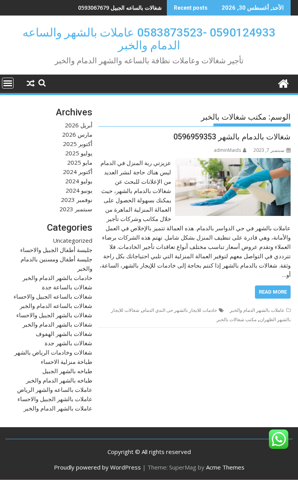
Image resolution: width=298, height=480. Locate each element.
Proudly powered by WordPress (97, 467)
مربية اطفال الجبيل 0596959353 (124, 7)
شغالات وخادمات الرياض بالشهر (53, 352)
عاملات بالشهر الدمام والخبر (257, 310)
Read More (273, 292)
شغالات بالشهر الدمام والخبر (57, 324)
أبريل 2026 (78, 125)
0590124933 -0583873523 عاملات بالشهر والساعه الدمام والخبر (149, 39)
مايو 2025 (79, 162)
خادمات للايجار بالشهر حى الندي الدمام (179, 310)
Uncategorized (72, 240)
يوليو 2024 (78, 181)
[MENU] (8, 83)
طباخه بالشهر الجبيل (67, 371)
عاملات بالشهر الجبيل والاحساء (54, 399)
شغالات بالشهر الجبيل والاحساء (54, 315)
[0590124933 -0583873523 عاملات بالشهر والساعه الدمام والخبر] (283, 82)
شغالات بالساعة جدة (67, 287)
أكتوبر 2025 (77, 144)
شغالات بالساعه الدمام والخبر (56, 306)
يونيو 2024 (79, 190)
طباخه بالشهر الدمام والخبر (59, 380)
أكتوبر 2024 (77, 172)
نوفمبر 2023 (76, 199)
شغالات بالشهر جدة (68, 343)
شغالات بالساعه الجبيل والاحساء (53, 296)
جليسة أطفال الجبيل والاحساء (56, 250)
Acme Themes (225, 467)
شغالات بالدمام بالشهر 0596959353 (232, 136)
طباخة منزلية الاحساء (66, 361)
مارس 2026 (77, 134)
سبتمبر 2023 (75, 209)
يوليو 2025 (78, 153)
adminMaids (227, 150)
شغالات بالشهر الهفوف (64, 333)
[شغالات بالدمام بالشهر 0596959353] (233, 163)
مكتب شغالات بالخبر (236, 319)
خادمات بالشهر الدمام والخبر (57, 278)
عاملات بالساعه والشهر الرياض (54, 389)
